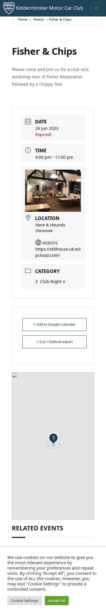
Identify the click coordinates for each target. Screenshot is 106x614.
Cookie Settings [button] (24, 600)
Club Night (51, 281)
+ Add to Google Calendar (55, 324)
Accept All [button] (56, 600)
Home (23, 19)
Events (39, 19)
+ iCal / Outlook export (55, 341)
